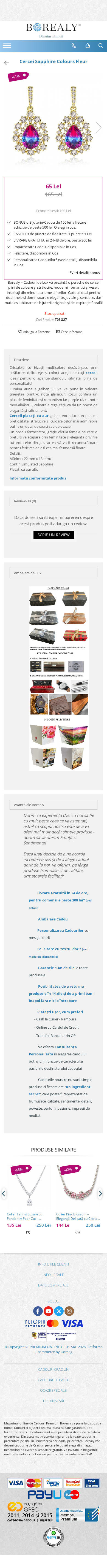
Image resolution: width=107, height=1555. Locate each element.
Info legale (53, 1274)
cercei (91, 372)
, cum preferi (60, 1011)
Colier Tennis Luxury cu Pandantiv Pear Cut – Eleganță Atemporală (24, 1216)
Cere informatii (71, 331)
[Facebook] (38, 1311)
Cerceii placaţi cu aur (30, 415)
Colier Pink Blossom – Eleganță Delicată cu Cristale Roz (78, 1216)
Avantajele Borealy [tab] (29, 804)
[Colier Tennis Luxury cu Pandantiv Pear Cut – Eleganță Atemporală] (29, 1187)
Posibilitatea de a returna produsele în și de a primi (62, 993)
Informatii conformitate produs (38, 478)
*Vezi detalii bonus (84, 272)
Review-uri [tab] (25, 501)
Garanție (56, 967)
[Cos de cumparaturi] (88, 45)
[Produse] (7, 47)
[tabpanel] (53, 121)
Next (98, 127)
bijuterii (45, 302)
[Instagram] (69, 1311)
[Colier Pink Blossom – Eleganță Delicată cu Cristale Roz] (78, 1187)
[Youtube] (48, 1311)
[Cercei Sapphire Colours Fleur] (53, 121)
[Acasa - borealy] (53, 30)
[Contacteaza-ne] (74, 45)
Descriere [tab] (21, 359)
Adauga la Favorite (36, 331)
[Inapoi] (4, 63)
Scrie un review (54, 534)
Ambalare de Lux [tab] (27, 572)
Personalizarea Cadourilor (60, 930)
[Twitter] (59, 1311)
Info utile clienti (53, 1264)
